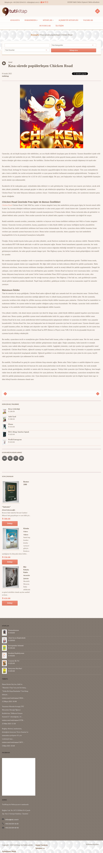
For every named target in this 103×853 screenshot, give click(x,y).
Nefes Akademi (94, 2)
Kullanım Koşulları (92, 844)
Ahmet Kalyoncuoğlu (8, 510)
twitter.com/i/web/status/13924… (13, 698)
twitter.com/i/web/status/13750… (13, 720)
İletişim (60, 26)
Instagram (21, 458)
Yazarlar (88, 20)
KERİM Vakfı (71, 2)
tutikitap (5, 76)
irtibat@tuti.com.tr (33, 2)
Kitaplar (48, 20)
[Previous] (5, 393)
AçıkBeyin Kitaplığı (68, 20)
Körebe (26, 528)
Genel (10, 62)
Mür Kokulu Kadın (26, 569)
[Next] (98, 393)
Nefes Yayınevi (82, 2)
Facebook (15, 458)
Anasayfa (15, 20)
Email (4, 458)
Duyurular (45, 26)
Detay (9, 523)
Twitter (10, 458)
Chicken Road (7, 205)
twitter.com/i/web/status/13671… (13, 742)
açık (97, 11)
